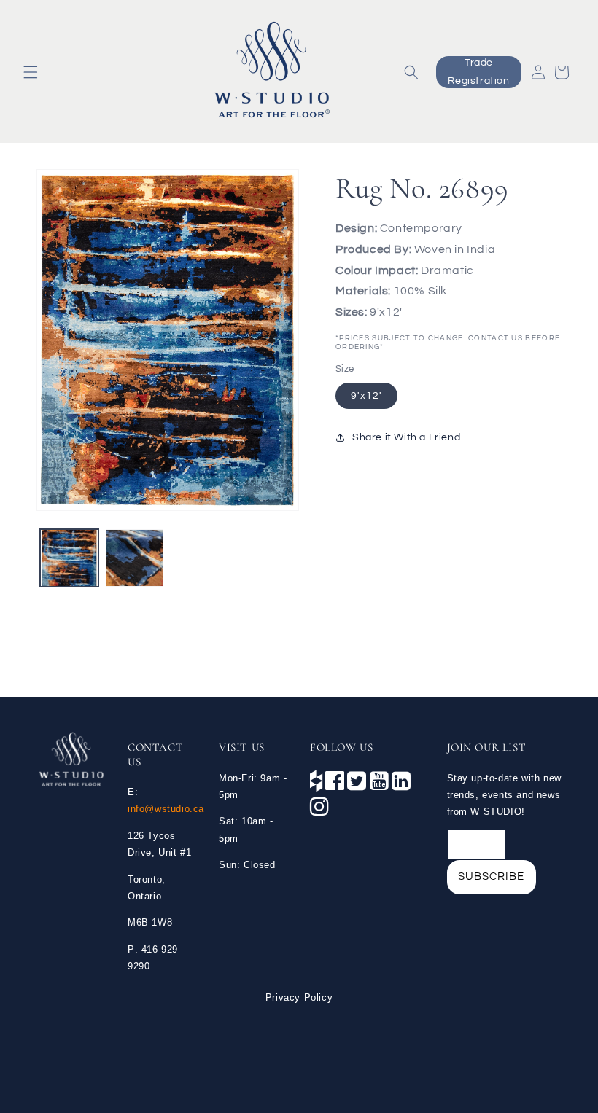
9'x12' (366, 396)
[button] (31, 72)
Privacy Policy (299, 997)
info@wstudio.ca (166, 808)
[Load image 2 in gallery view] (135, 558)
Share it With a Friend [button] (406, 437)
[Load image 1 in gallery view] (69, 558)
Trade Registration (478, 72)
